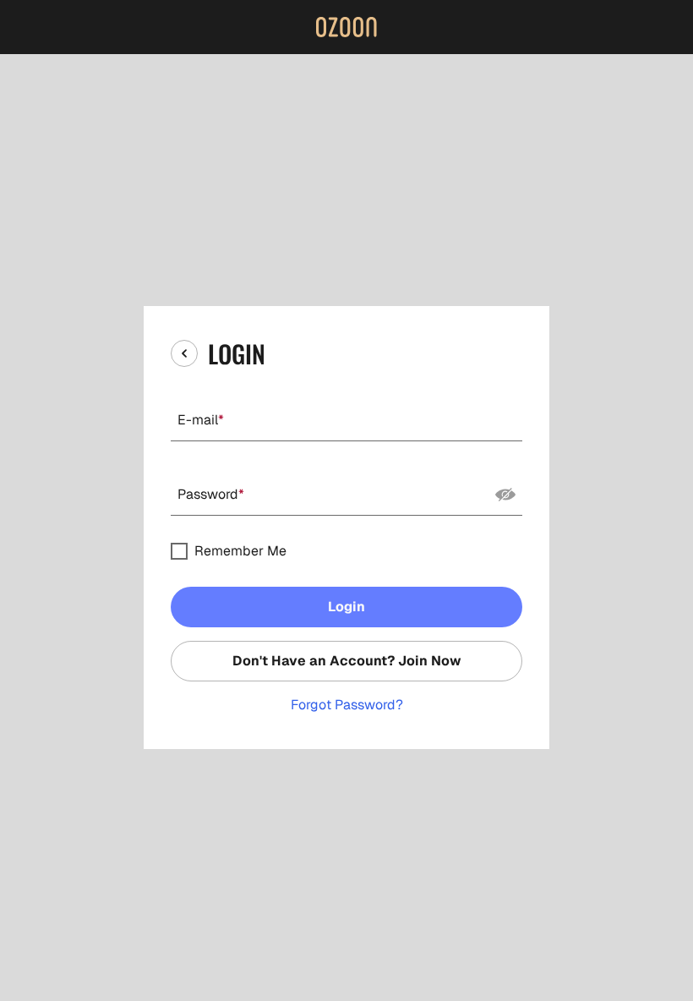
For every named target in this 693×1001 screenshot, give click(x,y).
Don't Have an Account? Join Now (346, 661)
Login (346, 606)
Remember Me (240, 551)
